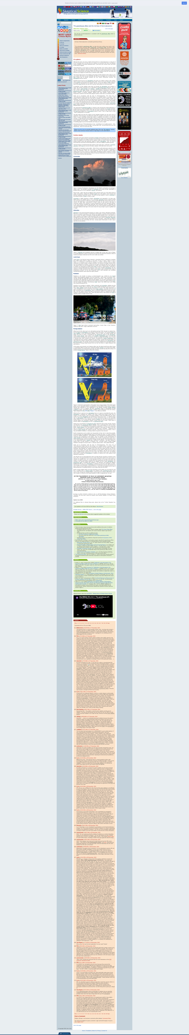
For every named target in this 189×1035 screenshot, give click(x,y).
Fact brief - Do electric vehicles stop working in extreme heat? (64, 153)
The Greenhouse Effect (80, 554)
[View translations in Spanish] (126, 7)
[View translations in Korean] (105, 7)
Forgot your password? (62, 81)
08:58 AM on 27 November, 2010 (89, 716)
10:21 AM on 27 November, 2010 (90, 729)
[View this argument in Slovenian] (107, 23)
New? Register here (66, 80)
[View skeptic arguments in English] (65, 7)
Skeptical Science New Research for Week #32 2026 (64, 113)
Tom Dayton (79, 942)
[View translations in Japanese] (102, 7)
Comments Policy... (107, 1018)
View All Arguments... (64, 57)
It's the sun (62, 42)
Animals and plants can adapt (65, 52)
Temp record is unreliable (64, 50)
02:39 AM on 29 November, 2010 (88, 970)
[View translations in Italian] (100, 7)
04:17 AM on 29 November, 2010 (87, 995)
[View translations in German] (88, 7)
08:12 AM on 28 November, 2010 (92, 832)
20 (106, 623)
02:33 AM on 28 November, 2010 (88, 758)
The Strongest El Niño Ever (63, 143)
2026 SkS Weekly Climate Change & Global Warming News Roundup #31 (64, 122)
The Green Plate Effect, (107, 529)
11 (90, 623)
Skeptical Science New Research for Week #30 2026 (64, 137)
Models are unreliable (64, 48)
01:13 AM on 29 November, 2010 (87, 962)
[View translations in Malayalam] (110, 7)
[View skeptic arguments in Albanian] (67, 7)
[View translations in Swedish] (128, 7)
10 (88, 623)
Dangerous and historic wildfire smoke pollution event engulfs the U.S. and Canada (64, 141)
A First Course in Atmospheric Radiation (86, 551)
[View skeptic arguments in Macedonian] (107, 7)
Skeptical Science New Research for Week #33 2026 (64, 101)
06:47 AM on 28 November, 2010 (90, 825)
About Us (94, 1030)
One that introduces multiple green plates (88, 534)
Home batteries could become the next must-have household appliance (65, 151)
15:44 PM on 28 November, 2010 (88, 857)
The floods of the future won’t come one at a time (64, 108)
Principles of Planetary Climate (84, 548)
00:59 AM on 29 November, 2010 (92, 957)
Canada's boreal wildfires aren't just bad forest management (64, 139)
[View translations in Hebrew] (91, 7)
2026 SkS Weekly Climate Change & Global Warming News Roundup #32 (64, 111)
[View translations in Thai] (131, 7)
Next (108, 623)
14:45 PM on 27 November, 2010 (91, 746)
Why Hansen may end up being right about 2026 (64, 120)
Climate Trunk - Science (63, 95)
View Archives (100, 506)
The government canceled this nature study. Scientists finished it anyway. (64, 127)
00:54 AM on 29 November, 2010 (87, 946)
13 (93, 623)
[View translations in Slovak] (121, 7)
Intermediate (97, 30)
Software (73, 20)
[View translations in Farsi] (81, 7)
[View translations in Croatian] (72, 7)
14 (95, 623)
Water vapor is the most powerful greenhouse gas (87, 519)
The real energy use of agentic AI (64, 102)
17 (101, 623)
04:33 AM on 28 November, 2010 (88, 786)
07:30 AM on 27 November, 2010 (87, 636)
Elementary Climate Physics (83, 542)
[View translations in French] (86, 7)
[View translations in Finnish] (84, 7)
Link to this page (109, 28)
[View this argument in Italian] (105, 23)
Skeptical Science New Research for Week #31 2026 (64, 125)
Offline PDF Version (87, 509)
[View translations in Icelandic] (95, 7)
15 (97, 623)
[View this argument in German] (100, 23)
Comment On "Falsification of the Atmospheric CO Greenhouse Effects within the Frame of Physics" (93, 568)
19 (104, 623)
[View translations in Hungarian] (93, 7)
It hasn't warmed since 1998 (65, 53)
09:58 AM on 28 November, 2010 (91, 846)
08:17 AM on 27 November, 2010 (88, 691)
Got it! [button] (184, 3)
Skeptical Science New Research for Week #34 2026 (64, 91)
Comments (88, 20)
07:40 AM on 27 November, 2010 (90, 661)
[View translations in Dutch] (79, 7)
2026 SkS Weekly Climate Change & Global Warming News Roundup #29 (64, 145)
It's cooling (62, 47)
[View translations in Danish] (76, 7)
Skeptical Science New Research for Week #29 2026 (64, 148)
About (115, 20)
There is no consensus (64, 45)
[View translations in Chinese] (69, 7)
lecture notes (111, 836)
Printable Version (77, 509)
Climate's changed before (65, 40)
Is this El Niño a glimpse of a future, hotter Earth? (63, 93)
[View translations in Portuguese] (117, 7)
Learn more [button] (114, 3)
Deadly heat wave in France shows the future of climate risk (64, 156)
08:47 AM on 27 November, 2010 (92, 709)
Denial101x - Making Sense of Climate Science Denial (99, 593)
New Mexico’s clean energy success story (63, 116)
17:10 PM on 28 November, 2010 (92, 942)
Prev (76, 623)
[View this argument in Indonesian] (110, 23)
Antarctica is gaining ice (64, 55)
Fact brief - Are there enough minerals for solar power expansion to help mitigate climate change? (64, 105)
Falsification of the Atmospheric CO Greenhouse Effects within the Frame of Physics (93, 563)
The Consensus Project (98, 20)
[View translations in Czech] (74, 7)
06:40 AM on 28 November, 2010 (88, 810)
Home (59, 20)
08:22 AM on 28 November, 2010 (92, 839)
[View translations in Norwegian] (112, 7)
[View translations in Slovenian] (124, 7)
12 (92, 623)
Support (121, 20)
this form (82, 129)
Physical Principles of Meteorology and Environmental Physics (91, 544)
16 (99, 623)
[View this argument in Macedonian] (113, 23)
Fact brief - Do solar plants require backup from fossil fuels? (64, 130)
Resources (80, 20)
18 (102, 623)
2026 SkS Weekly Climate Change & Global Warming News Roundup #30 (64, 134)
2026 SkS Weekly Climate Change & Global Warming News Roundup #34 (64, 88)
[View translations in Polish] (114, 7)
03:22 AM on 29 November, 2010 (88, 980)
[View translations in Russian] (119, 7)
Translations (108, 20)
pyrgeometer (99, 580)
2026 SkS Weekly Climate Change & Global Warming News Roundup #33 (64, 98)
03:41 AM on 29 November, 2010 (92, 989)
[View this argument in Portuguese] (102, 23)
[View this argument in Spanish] (97, 23)
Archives (60, 158)
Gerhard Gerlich (82, 53)
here (105, 842)
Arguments (66, 20)
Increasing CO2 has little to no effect (83, 521)
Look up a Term (65, 1033)
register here (80, 1021)
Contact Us (104, 1030)
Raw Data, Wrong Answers (63, 96)
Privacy (99, 1030)
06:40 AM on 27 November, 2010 (92, 627)
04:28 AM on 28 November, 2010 (90, 766)
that (83, 944)
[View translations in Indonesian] (98, 7)
